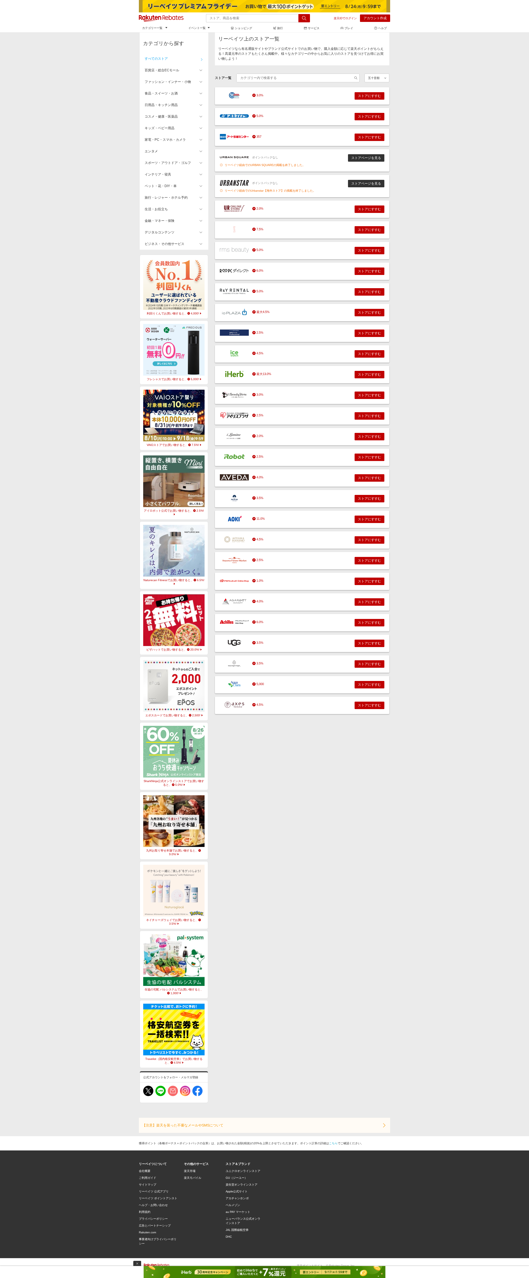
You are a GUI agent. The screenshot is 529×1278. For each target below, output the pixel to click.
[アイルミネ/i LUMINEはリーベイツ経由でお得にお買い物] (234, 436)
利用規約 (144, 1212)
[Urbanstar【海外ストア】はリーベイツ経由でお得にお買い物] (234, 183)
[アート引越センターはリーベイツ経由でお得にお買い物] (234, 137)
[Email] (173, 1091)
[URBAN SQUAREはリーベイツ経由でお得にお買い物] (234, 157)
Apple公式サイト (237, 1191)
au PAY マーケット (238, 1212)
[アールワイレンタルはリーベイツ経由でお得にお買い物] (234, 291)
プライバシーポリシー (153, 1218)
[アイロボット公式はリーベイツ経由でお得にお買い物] (234, 457)
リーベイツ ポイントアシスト (158, 1198)
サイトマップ (147, 1184)
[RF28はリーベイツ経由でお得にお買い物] (234, 229)
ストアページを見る (366, 158)
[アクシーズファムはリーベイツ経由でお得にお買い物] (234, 705)
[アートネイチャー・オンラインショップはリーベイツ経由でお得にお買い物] (234, 116)
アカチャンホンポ (237, 1198)
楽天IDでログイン (345, 18)
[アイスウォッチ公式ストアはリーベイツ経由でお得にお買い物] (234, 353)
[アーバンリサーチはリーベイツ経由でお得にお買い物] (234, 208)
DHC (229, 1236)
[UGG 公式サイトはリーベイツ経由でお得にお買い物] (234, 643)
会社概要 (144, 1171)
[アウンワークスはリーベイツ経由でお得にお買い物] (234, 498)
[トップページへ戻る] (161, 18)
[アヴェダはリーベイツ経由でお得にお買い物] (234, 477)
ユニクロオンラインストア (243, 1171)
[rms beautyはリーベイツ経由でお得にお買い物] (234, 250)
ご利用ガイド (147, 1177)
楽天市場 (189, 1171)
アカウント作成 (375, 18)
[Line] (160, 1091)
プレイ (348, 28)
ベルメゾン (233, 1205)
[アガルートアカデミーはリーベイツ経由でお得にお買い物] (234, 601)
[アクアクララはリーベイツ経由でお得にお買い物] (234, 684)
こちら (333, 1143)
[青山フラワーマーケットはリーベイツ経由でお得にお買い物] (234, 560)
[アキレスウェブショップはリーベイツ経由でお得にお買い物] (234, 622)
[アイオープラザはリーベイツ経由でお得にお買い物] (234, 312)
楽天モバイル (192, 1177)
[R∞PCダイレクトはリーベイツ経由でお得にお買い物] (234, 271)
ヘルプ (382, 28)
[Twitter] (148, 1091)
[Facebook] (197, 1091)
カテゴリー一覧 (152, 28)
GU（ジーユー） (236, 1177)
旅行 (280, 28)
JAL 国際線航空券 (237, 1229)
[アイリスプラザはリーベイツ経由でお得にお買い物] (234, 415)
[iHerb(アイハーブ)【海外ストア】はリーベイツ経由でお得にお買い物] (234, 374)
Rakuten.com (147, 1232)
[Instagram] (185, 1091)
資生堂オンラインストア (241, 1184)
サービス (313, 28)
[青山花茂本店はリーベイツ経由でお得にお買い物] (234, 539)
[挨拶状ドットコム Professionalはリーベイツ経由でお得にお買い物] (234, 333)
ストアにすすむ (369, 96)
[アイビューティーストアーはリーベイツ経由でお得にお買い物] (234, 395)
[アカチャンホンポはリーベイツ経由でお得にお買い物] (234, 581)
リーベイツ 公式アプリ (154, 1191)
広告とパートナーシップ (155, 1225)
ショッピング (243, 28)
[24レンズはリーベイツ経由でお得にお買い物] (234, 95)
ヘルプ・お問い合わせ (153, 1205)
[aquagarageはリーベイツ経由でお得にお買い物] (234, 663)
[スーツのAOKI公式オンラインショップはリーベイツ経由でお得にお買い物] (234, 519)
